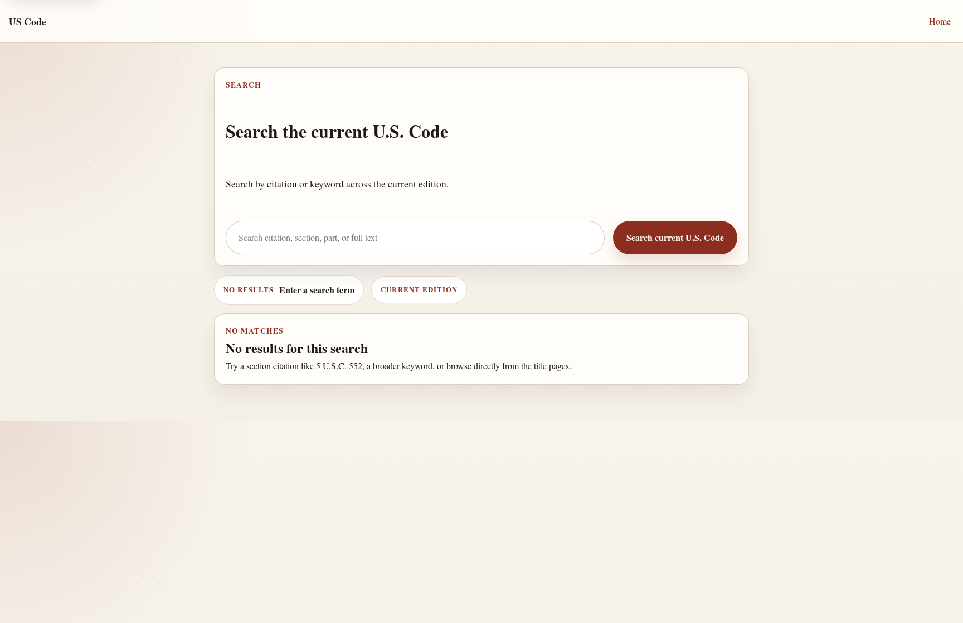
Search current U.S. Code (675, 237)
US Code (27, 21)
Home (940, 21)
